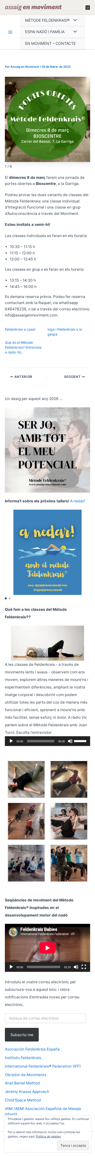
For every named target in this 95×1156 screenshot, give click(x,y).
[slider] (81, 740)
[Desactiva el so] (70, 741)
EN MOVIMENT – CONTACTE (50, 43)
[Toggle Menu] (73, 20)
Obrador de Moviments (25, 1074)
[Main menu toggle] (10, 32)
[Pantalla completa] (83, 967)
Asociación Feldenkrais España (32, 1049)
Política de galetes (48, 1136)
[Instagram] (87, 7)
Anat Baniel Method (22, 1083)
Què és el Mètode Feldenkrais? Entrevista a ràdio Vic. (23, 347)
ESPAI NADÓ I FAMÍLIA (45, 31)
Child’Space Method (23, 1100)
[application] (47, 741)
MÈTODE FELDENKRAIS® (47, 20)
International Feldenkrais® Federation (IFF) (43, 1066)
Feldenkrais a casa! (20, 329)
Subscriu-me (21, 1034)
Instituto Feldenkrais (23, 1057)
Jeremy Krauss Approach (27, 1091)
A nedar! (77, 501)
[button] (6, 598)
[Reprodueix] (11, 741)
